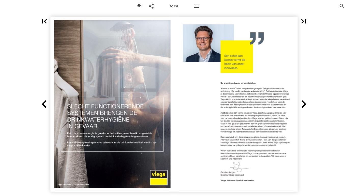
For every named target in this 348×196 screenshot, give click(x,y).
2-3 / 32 (174, 6)
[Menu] (197, 6)
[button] (139, 6)
